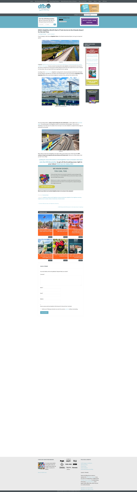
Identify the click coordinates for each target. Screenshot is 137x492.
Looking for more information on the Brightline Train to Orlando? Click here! (61, 159)
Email (41, 293)
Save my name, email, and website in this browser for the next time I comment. (56, 306)
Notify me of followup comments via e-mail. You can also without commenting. (60, 309)
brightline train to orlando (43, 198)
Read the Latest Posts (43, 15)
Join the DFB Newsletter (48, 162)
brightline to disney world (48, 197)
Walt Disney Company (90, 477)
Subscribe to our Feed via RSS (87, 487)
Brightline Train (70, 197)
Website (41, 299)
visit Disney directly (90, 481)
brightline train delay (77, 197)
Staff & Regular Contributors (86, 463)
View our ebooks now (42, 472)
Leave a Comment (51, 34)
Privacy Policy (83, 466)
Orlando (50, 198)
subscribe (67, 309)
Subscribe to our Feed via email (87, 489)
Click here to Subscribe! (65, 164)
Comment (42, 274)
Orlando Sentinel (48, 72)
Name (41, 287)
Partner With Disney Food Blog (87, 469)
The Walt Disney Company (86, 480)
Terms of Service (84, 467)
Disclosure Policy (84, 464)
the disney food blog (42, 4)
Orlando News (55, 198)
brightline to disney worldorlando (59, 197)
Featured (44, 195)
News (47, 195)
